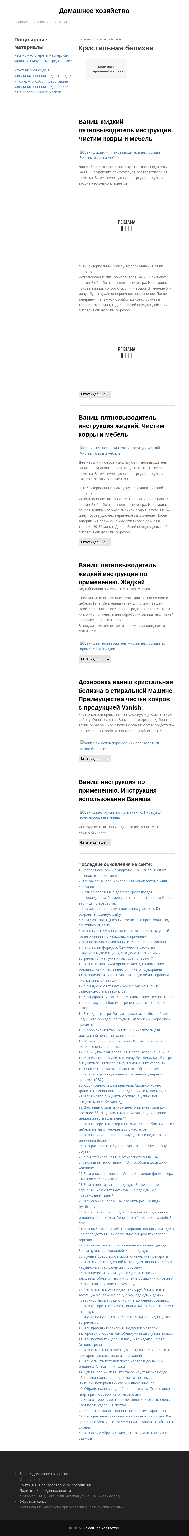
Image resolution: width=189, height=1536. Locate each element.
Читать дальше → (95, 394)
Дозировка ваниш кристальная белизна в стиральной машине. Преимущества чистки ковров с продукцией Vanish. (126, 694)
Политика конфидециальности (45, 1490)
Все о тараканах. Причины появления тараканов (125, 1410)
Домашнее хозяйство (94, 10)
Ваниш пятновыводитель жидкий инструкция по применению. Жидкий (117, 573)
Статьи (61, 21)
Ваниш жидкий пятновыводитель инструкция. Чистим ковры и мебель (126, 130)
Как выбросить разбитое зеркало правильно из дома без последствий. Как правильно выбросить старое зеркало (126, 1234)
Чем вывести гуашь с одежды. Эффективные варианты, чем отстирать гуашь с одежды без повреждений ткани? (119, 1190)
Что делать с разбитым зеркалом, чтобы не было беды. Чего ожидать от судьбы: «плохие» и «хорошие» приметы (124, 1019)
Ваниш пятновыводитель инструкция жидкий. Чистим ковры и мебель (121, 426)
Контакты (27, 1485)
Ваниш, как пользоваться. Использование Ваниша (126, 1052)
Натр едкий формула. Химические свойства (118, 947)
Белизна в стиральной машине (106, 69)
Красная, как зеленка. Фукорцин (111, 1283)
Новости (41, 21)
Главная (21, 21)
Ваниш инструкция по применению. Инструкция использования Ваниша (118, 790)
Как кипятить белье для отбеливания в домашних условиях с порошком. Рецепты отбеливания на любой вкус (125, 1218)
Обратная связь (33, 1501)
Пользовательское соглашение (65, 1485)
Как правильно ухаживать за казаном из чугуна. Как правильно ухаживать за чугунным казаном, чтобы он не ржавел (127, 1422)
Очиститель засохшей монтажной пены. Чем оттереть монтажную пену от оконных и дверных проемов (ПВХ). (120, 1074)
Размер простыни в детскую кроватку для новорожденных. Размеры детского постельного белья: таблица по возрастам (126, 897)
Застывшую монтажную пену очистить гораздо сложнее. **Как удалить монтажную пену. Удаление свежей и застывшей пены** (122, 1113)
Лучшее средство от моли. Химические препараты (126, 1256)
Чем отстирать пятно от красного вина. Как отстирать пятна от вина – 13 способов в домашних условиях (123, 1162)
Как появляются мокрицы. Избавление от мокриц (124, 941)
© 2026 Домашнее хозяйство (43, 1473)
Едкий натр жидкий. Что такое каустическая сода (125, 1372)
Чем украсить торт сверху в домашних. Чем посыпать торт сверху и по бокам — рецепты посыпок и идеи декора (126, 1002)
